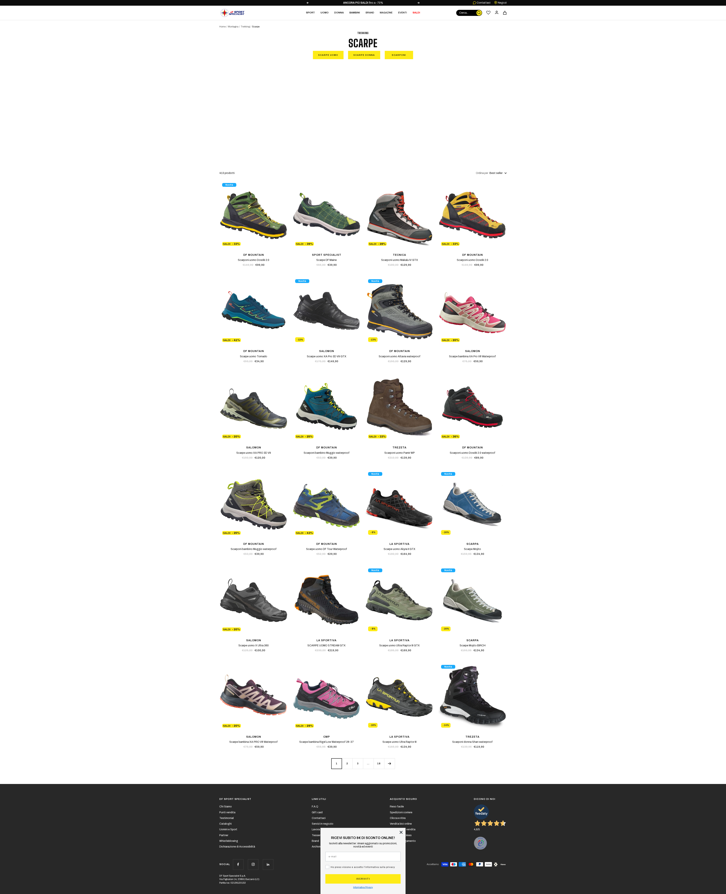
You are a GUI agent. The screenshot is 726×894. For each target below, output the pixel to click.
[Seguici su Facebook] (238, 864)
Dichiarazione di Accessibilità (237, 846)
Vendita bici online (401, 823)
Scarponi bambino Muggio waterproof (327, 452)
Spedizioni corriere (401, 812)
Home (222, 26)
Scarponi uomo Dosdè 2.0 (253, 260)
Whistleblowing (228, 841)
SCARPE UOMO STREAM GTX (326, 645)
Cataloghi (225, 823)
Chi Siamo (225, 806)
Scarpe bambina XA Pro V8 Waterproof (472, 356)
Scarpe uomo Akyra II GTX (399, 549)
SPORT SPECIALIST (326, 255)
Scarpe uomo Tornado (253, 356)
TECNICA (399, 255)
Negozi (502, 2)
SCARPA (472, 544)
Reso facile (397, 806)
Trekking (245, 26)
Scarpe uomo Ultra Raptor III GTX (399, 645)
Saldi (416, 12)
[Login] (496, 12)
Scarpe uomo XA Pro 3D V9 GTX (326, 356)
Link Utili (319, 799)
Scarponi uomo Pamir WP (399, 452)
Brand (370, 12)
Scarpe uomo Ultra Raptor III (399, 741)
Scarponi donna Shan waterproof (472, 741)
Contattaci (483, 2)
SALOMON (326, 351)
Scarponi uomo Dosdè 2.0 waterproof (472, 452)
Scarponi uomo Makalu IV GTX (399, 260)
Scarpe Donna (364, 55)
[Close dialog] (401, 832)
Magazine (386, 12)
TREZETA (399, 447)
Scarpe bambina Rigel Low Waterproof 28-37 (326, 741)
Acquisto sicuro (403, 799)
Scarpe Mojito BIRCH (473, 645)
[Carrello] (505, 13)
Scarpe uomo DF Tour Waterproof (326, 549)
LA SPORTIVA (399, 544)
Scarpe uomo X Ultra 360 (253, 645)
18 (379, 763)
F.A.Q (315, 806)
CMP (326, 736)
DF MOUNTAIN (253, 255)
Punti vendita (227, 812)
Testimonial (226, 818)
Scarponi (399, 55)
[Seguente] (389, 763)
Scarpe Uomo (328, 55)
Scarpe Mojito (472, 549)
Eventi (402, 12)
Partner (223, 835)
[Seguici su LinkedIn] (268, 864)
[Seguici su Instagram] (253, 864)
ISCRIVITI (363, 879)
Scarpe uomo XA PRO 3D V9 (253, 452)
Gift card (317, 812)
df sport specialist (235, 799)
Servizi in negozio (322, 823)
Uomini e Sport (228, 829)
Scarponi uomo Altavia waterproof (399, 356)
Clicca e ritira (398, 818)
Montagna (233, 26)
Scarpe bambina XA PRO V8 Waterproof (253, 741)
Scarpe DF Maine (326, 260)
